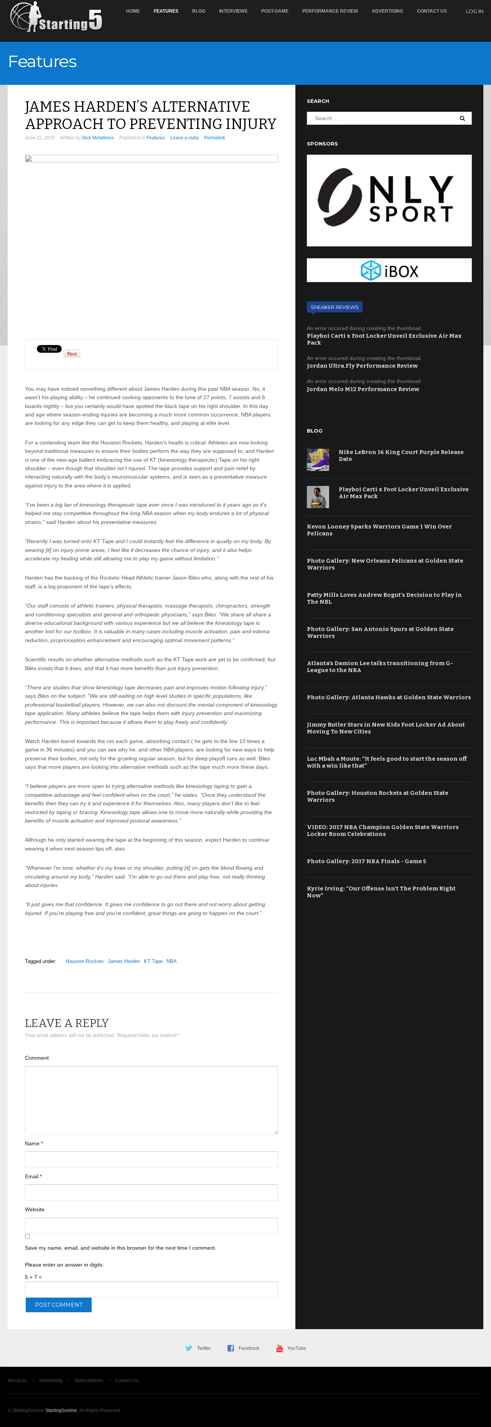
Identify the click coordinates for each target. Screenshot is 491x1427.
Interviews (233, 11)
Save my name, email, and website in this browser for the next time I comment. (120, 1248)
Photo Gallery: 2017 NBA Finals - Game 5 (366, 861)
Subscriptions (89, 1380)
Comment (37, 1058)
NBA (171, 961)
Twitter (204, 1348)
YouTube (296, 1348)
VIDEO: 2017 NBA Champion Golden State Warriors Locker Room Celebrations (383, 830)
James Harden (124, 961)
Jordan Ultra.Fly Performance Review (362, 365)
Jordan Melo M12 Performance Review (363, 389)
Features (166, 11)
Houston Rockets (85, 961)
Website (34, 1209)
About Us (17, 1380)
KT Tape (153, 961)
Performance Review (330, 11)
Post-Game (274, 11)
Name (34, 1143)
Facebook (249, 1348)
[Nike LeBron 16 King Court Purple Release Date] (318, 460)
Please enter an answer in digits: (64, 1265)
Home (133, 11)
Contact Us (432, 11)
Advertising (387, 11)
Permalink (214, 137)
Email (33, 1176)
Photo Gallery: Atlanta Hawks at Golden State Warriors (389, 697)
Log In (474, 11)
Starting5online (61, 1410)
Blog (198, 11)
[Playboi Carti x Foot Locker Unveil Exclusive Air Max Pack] (318, 497)
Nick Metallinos (98, 137)
